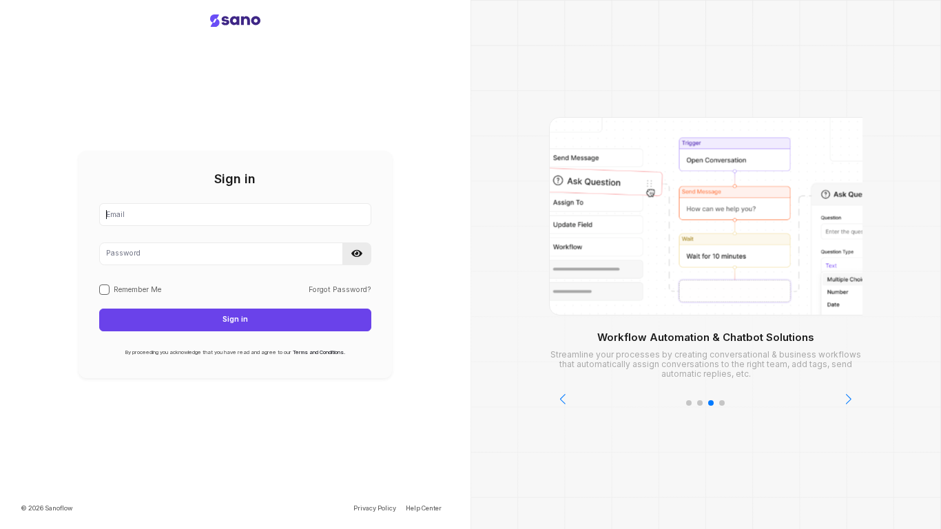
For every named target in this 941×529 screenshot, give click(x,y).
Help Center (424, 508)
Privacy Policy (374, 508)
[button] (356, 253)
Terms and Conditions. (319, 352)
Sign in (235, 319)
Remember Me (137, 289)
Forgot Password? (340, 289)
